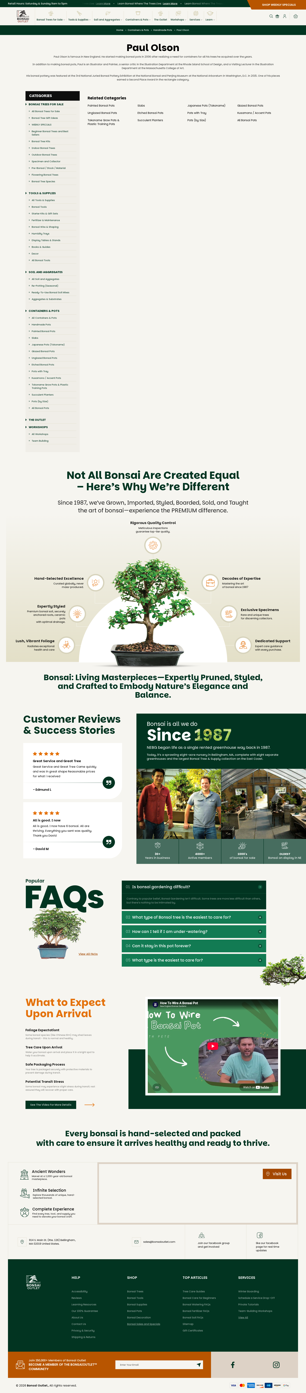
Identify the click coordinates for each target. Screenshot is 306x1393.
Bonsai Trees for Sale (50, 19)
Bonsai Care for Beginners (199, 1298)
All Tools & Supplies (43, 200)
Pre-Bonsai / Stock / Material (49, 168)
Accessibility (79, 1291)
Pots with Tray (40, 371)
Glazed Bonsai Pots (43, 351)
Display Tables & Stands (46, 240)
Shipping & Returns (83, 1337)
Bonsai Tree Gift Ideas (45, 118)
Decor (35, 253)
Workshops (177, 19)
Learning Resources (84, 1304)
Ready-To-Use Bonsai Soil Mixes (50, 292)
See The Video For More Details (50, 1105)
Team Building (40, 440)
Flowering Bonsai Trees (45, 174)
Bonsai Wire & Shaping (45, 227)
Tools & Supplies (78, 19)
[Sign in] (284, 16)
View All (243, 1317)
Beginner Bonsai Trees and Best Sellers (50, 133)
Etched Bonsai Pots (43, 364)
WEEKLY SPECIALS (41, 124)
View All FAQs (88, 954)
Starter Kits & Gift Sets (45, 213)
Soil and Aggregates (107, 19)
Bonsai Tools (39, 206)
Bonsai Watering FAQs (196, 1304)
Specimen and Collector (46, 161)
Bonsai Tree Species (43, 181)
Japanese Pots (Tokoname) (48, 344)
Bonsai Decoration (139, 1317)
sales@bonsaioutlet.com (159, 1242)
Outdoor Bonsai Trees (44, 154)
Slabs (35, 338)
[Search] (271, 16)
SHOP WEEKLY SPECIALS (279, 5)
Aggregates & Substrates (47, 299)
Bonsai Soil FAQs (193, 1317)
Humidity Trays (40, 233)
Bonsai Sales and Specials (143, 1324)
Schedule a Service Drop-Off (256, 1298)
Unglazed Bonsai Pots (44, 358)
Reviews (77, 1298)
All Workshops (40, 434)
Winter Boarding (248, 1291)
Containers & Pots (136, 19)
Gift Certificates (193, 1330)
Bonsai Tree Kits (41, 141)
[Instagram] (276, 1365)
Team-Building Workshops (255, 1311)
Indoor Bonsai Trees (43, 148)
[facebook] (233, 1365)
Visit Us (280, 1174)
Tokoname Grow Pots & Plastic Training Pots (50, 386)
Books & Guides (41, 247)
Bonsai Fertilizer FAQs (196, 1311)
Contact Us (79, 1324)
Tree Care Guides (194, 1291)
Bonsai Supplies (137, 1304)
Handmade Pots (41, 324)
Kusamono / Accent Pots (46, 378)
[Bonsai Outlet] (33, 1282)
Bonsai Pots (134, 1311)
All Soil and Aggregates (45, 279)
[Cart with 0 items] (295, 16)
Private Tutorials (248, 1304)
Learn (209, 19)
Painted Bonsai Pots (43, 331)
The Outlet (160, 19)
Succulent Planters (43, 394)
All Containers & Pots (44, 318)
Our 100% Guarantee (85, 1311)
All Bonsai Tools (41, 260)
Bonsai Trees (135, 1291)
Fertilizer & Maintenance (46, 220)
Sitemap (188, 1324)
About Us (77, 1317)
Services (194, 19)
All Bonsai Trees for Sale (46, 111)
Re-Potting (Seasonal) (45, 285)
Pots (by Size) (40, 401)
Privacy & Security (83, 1330)
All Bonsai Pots (40, 408)
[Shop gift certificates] (277, 16)
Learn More (147, 3)
